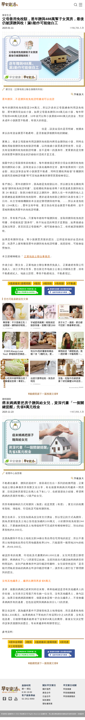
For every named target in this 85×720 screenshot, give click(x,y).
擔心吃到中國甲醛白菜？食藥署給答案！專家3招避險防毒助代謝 (15, 380)
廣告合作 (46, 692)
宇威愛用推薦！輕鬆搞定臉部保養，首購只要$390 (43, 324)
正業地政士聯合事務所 (37, 256)
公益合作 (46, 696)
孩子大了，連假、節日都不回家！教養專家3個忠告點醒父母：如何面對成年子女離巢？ (70, 324)
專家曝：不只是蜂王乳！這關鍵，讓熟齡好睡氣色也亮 (15, 324)
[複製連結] (3, 377)
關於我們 (46, 689)
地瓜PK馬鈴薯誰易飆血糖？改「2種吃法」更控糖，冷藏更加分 (42, 352)
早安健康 (67, 689)
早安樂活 (9, 4)
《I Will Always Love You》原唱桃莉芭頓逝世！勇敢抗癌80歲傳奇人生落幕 (15, 352)
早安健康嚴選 (69, 692)
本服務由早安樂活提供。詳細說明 (72, 714)
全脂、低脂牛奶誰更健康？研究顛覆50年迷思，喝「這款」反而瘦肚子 (70, 380)
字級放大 (79, 94)
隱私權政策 (47, 703)
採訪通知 (46, 699)
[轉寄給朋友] (3, 372)
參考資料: (8, 631)
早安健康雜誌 (69, 696)
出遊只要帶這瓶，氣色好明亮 (43, 380)
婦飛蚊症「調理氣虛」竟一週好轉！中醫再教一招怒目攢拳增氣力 (70, 352)
